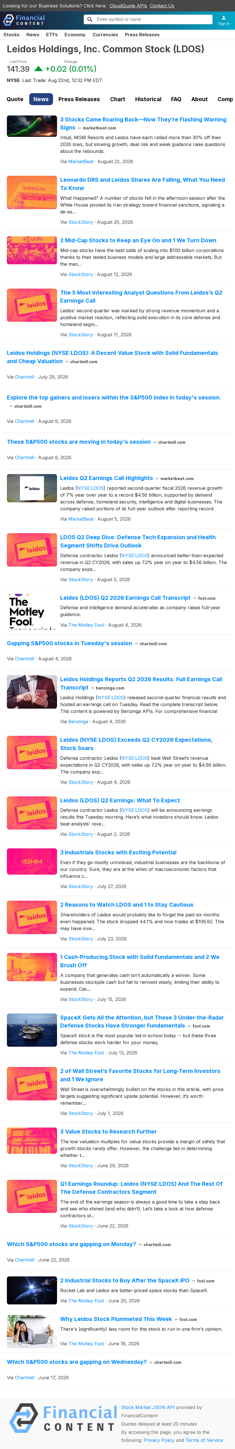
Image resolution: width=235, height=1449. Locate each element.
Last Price (18, 61)
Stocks (11, 34)
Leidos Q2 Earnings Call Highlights (127, 478)
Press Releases (142, 34)
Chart (117, 99)
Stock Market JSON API (148, 1407)
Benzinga (78, 721)
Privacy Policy (159, 1440)
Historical (148, 99)
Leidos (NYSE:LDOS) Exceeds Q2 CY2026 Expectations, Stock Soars (136, 744)
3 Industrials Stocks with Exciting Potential (118, 852)
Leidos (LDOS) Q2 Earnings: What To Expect (120, 800)
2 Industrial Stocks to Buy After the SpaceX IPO (137, 1280)
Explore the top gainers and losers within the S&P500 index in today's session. (114, 401)
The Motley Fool (86, 625)
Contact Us (162, 6)
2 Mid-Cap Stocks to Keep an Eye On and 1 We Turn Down (138, 240)
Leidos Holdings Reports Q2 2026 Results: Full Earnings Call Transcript (141, 683)
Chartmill (24, 377)
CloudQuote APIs (128, 6)
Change (70, 61)
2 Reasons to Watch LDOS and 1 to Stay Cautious (126, 904)
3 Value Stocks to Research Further (108, 1131)
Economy (75, 34)
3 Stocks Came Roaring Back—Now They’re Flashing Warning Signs (143, 123)
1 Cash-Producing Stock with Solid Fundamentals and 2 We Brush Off (140, 961)
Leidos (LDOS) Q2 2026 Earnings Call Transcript (138, 597)
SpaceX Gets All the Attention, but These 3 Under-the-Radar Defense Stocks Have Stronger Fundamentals (142, 1021)
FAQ (176, 99)
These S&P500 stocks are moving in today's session (96, 441)
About (199, 99)
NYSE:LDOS (90, 488)
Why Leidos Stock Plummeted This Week (128, 1319)
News (32, 34)
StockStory (80, 222)
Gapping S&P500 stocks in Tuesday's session (87, 643)
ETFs (52, 34)
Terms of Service (204, 1440)
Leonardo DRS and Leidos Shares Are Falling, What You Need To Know (142, 183)
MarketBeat (80, 161)
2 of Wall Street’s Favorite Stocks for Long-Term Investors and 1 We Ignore (140, 1075)
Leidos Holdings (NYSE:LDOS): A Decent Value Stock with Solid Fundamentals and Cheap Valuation (112, 357)
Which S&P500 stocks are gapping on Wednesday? (94, 1361)
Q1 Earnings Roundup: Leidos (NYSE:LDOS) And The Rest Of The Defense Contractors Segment (141, 1188)
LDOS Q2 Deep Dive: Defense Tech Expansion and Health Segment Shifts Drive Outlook (138, 541)
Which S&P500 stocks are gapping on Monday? (89, 1244)
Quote (15, 99)
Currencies (105, 34)
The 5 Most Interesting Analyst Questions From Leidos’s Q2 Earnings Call (141, 296)
